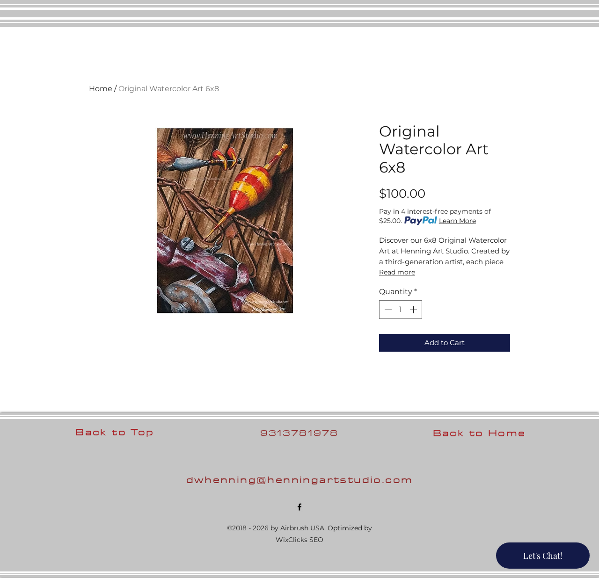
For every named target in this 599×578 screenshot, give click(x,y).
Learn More (457, 221)
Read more (397, 272)
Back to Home (479, 433)
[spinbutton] (401, 309)
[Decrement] (387, 309)
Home (100, 88)
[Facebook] (299, 507)
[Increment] (414, 309)
